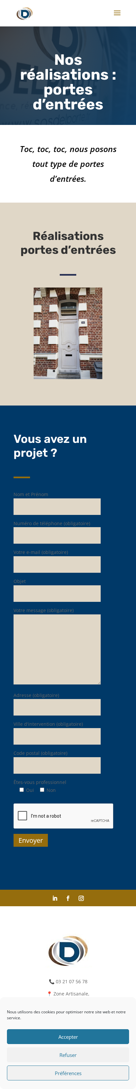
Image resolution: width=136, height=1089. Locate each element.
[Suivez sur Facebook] (68, 898)
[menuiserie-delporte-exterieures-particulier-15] (68, 377)
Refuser (68, 1055)
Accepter (68, 1036)
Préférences (68, 1073)
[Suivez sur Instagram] (81, 898)
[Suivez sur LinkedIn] (55, 898)
